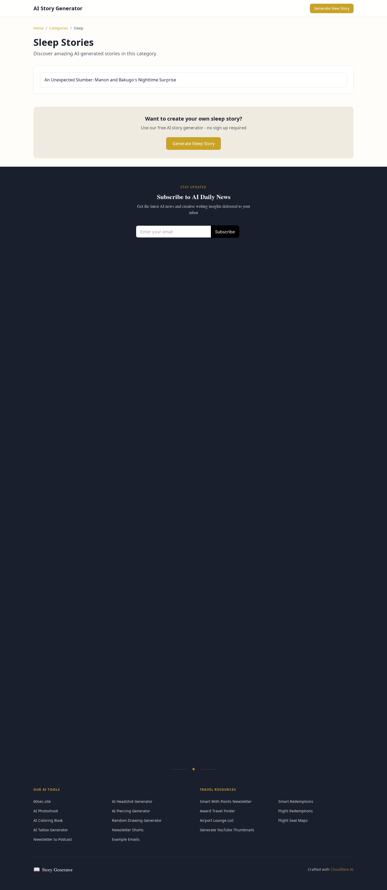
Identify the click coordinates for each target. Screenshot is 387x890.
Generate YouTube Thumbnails (227, 829)
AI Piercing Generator (131, 810)
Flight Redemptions (295, 810)
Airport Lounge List (217, 820)
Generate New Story (331, 8)
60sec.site (42, 801)
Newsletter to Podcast (52, 839)
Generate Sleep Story (193, 143)
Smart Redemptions (295, 801)
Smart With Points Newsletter (226, 801)
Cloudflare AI (342, 869)
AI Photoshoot (45, 810)
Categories (58, 28)
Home (38, 28)
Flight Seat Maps (293, 820)
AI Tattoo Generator (50, 829)
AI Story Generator (57, 8)
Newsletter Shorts (127, 829)
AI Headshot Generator (132, 801)
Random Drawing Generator (137, 820)
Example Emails (126, 839)
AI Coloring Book (48, 820)
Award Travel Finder (217, 810)
